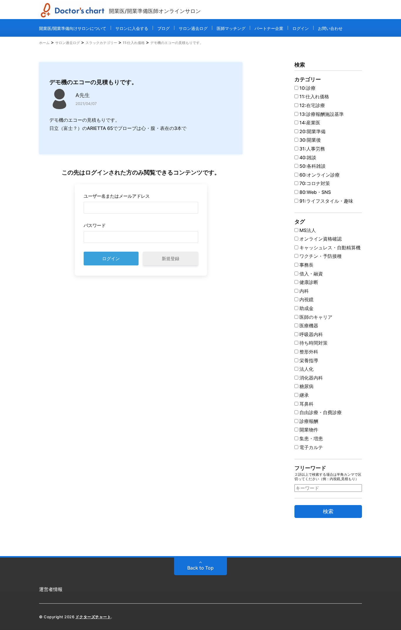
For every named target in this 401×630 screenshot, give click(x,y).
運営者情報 (51, 589)
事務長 (306, 265)
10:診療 (307, 88)
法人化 (306, 369)
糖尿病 (306, 386)
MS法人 (307, 230)
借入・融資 (310, 274)
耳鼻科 (306, 404)
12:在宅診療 (311, 105)
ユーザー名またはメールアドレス (117, 196)
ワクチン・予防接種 (320, 256)
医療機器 (308, 325)
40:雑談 (307, 157)
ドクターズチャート (93, 616)
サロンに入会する (131, 28)
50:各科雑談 (312, 166)
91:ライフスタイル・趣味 (325, 201)
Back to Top (200, 568)
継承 (303, 395)
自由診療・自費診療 (320, 412)
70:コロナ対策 (314, 183)
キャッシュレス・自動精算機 (329, 247)
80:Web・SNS (314, 192)
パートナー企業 (269, 28)
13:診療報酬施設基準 (321, 114)
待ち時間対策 (313, 343)
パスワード (95, 225)
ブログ (163, 28)
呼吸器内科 (310, 334)
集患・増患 (310, 438)
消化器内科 (310, 378)
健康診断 (308, 282)
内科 (303, 291)
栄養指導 (308, 360)
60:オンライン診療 (319, 175)
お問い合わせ (330, 28)
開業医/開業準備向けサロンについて (72, 28)
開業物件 (308, 430)
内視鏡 (306, 299)
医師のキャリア (315, 317)
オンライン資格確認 (320, 239)
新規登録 (170, 258)
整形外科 (308, 352)
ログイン (300, 28)
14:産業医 (309, 123)
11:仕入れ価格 (313, 96)
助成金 (306, 308)
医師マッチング (231, 28)
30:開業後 (309, 140)
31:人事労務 (311, 149)
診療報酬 (308, 421)
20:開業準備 (312, 131)
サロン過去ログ (193, 28)
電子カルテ (310, 447)
